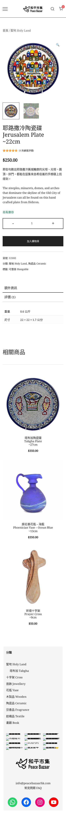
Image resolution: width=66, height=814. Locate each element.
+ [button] (53, 223)
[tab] (33, 288)
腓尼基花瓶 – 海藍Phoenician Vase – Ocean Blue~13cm (33, 527)
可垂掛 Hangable (18, 269)
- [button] (13, 223)
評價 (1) (9, 297)
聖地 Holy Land (21, 30)
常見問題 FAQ (33, 788)
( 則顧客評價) (26, 150)
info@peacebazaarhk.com (33, 783)
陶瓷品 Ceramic (37, 263)
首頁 (5, 30)
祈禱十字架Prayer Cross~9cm (33, 614)
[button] (57, 44)
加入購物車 (33, 241)
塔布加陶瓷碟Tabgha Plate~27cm (33, 441)
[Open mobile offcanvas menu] (5, 8)
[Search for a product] (52, 8)
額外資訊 (10, 288)
